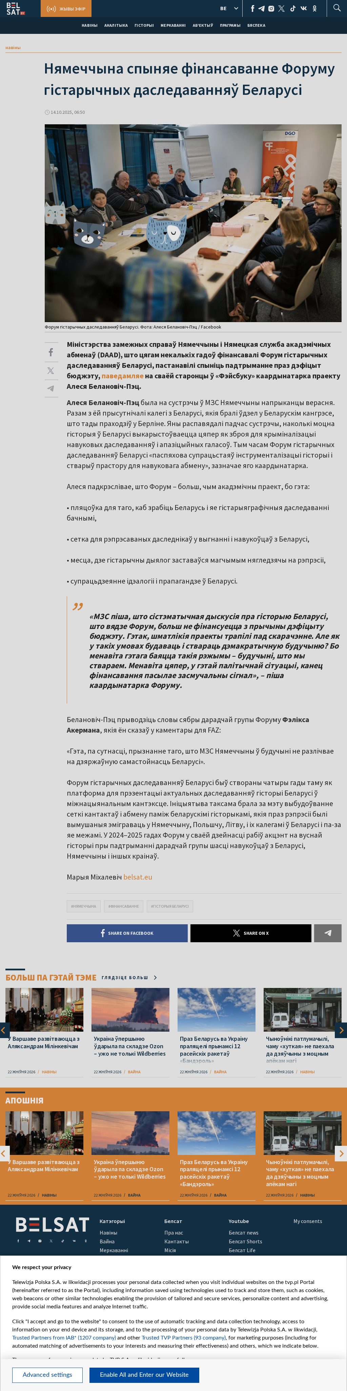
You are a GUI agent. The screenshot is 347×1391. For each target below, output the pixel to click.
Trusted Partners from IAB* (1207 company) (64, 1338)
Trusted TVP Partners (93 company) (184, 1338)
